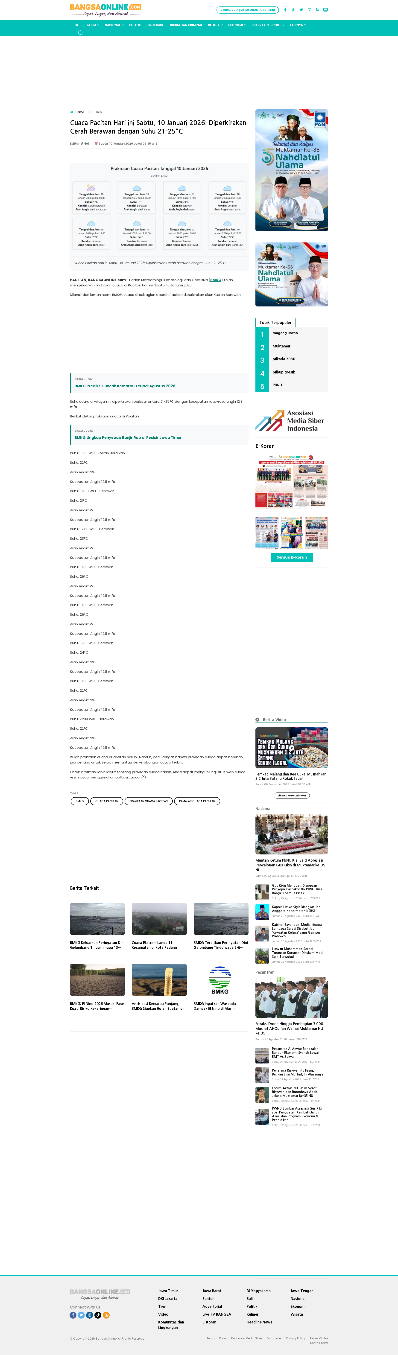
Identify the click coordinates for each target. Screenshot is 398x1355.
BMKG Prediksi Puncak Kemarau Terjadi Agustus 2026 (125, 386)
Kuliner (252, 1314)
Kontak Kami (319, 1343)
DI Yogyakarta (259, 1291)
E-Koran (265, 446)
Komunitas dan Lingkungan (171, 1324)
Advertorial (212, 1306)
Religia (213, 25)
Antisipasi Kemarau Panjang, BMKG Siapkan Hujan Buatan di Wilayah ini (157, 1008)
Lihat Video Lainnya (292, 795)
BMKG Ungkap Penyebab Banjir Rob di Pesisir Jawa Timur (128, 437)
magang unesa (285, 333)
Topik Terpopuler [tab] (275, 322)
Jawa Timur (168, 1291)
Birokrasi (154, 25)
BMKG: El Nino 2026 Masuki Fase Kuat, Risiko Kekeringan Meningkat (97, 1008)
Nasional (112, 25)
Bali (250, 1298)
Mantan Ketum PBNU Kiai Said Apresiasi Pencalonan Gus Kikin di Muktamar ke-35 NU (290, 865)
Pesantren (265, 972)
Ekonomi (235, 25)
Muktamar (281, 346)
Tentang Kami (217, 1338)
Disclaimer (274, 1338)
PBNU (277, 385)
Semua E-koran (292, 557)
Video (163, 1314)
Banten (208, 1298)
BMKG (215, 279)
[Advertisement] (199, 70)
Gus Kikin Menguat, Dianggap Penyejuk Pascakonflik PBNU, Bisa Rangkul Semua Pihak (297, 889)
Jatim (91, 25)
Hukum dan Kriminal (185, 25)
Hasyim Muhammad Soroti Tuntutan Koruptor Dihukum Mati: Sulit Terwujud (297, 952)
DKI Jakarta (167, 1298)
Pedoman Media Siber (246, 1338)
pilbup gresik (284, 372)
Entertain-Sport (266, 25)
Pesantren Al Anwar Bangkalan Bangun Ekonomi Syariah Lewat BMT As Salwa (295, 1052)
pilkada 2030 (284, 359)
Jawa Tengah (302, 1291)
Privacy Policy (295, 1338)
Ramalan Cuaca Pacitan (197, 801)
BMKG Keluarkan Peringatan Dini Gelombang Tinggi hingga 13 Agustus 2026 (97, 947)
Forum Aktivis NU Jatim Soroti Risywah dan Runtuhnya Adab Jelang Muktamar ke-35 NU (294, 1092)
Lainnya (296, 25)
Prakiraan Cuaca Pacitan (149, 801)
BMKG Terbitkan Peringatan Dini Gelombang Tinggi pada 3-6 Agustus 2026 (221, 947)
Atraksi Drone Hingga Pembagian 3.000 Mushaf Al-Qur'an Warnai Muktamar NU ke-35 (289, 1028)
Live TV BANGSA (216, 1314)
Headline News (259, 1322)
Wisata (297, 1314)
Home (80, 112)
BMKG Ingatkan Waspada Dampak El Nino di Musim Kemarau (215, 1008)
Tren (162, 1306)
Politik (135, 25)
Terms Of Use (319, 1338)
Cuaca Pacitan (106, 801)
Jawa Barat (211, 1291)
